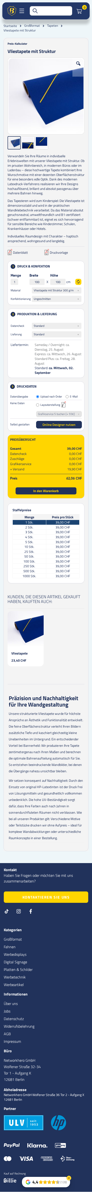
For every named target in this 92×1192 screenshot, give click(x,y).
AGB (7, 1034)
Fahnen (10, 947)
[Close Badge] (69, 1178)
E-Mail (74, 397)
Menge (16, 275)
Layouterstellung (50, 405)
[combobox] (51, 11)
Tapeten (52, 25)
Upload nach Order (51, 397)
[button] (78, 67)
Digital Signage (15, 962)
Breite (33, 275)
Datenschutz (14, 1019)
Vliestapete (19, 653)
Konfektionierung (21, 299)
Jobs (7, 1011)
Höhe (54, 275)
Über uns (11, 1003)
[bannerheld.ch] (12, 11)
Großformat (32, 25)
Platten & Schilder (18, 969)
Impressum (12, 1041)
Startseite (10, 26)
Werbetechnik (15, 977)
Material (16, 290)
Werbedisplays (15, 954)
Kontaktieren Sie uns (46, 897)
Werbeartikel (14, 984)
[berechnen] (78, 282)
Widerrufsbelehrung (19, 1026)
